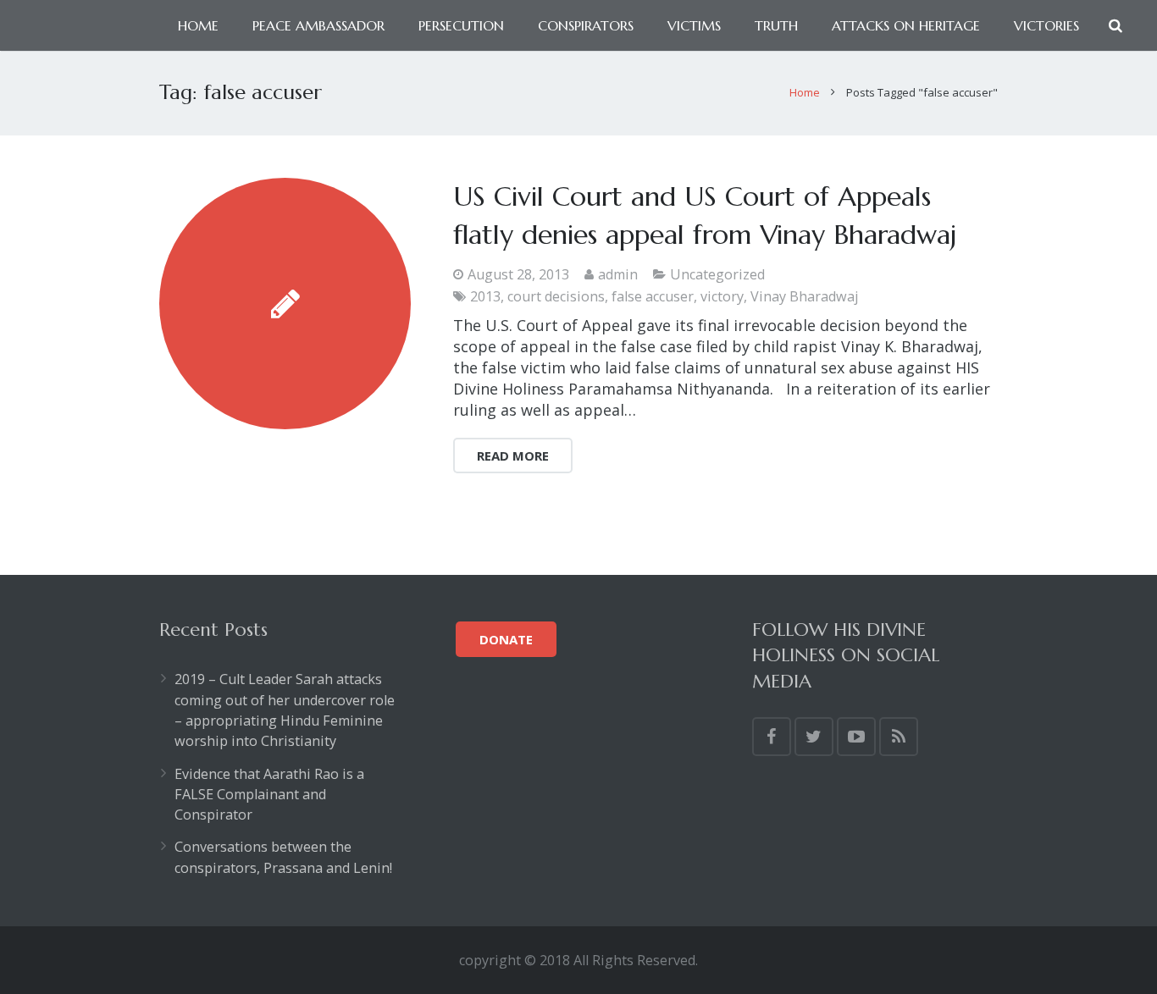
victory (722, 296)
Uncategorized (717, 274)
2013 (485, 296)
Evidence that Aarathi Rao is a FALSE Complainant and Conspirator (269, 795)
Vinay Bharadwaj (804, 296)
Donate (506, 639)
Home (804, 92)
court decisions (556, 296)
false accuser (653, 296)
